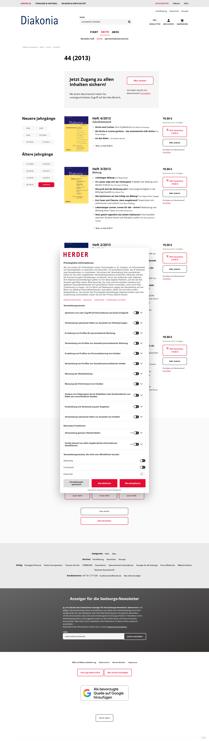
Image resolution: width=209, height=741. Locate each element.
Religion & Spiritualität (74, 3)
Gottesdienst (100, 565)
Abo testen (140, 80)
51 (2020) (30, 164)
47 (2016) (30, 178)
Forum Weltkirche (168, 565)
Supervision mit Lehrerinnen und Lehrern (124, 202)
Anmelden (145, 93)
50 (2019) (46, 164)
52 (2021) (46, 142)
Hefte (105, 32)
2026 (28, 128)
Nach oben (104, 718)
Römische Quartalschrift (104, 570)
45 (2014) (30, 185)
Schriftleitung (161, 11)
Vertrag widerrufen (90, 672)
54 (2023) (42, 135)
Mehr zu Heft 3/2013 (104, 228)
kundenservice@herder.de (110, 576)
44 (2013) (46, 185)
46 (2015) (46, 178)
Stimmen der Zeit (72, 565)
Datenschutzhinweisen (117, 627)
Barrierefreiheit (118, 662)
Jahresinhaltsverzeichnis (116, 38)
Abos (115, 32)
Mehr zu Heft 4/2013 (104, 146)
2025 (41, 128)
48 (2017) (46, 171)
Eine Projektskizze (122, 127)
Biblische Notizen (185, 565)
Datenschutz (104, 662)
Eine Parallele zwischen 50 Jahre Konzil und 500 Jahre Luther (125, 217)
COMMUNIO (87, 565)
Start (94, 32)
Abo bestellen (104, 521)
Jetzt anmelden (135, 636)
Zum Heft (77, 495)
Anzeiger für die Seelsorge (147, 565)
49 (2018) (30, 171)
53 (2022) (30, 142)
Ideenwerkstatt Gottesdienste (121, 565)
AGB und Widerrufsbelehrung (84, 662)
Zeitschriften (162, 3)
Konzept (184, 11)
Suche (82, 17)
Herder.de (26, 3)
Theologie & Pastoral (46, 3)
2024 (28, 135)
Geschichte (174, 11)
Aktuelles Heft (87, 38)
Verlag (176, 3)
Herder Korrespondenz (53, 565)
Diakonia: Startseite (30, 47)
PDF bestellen (176, 131)
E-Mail (65, 632)
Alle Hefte (104, 511)
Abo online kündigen (132, 576)
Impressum (132, 662)
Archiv (100, 38)
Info (186, 3)
